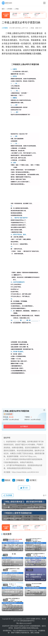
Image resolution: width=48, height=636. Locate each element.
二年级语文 (20, 480)
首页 (3, 9)
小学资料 (5, 28)
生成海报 (8, 495)
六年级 (28, 555)
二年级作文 (29, 570)
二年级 (31, 28)
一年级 (5, 585)
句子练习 (33, 480)
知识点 (7, 480)
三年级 (5, 600)
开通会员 (25, 426)
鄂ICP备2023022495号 (24, 623)
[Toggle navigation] (44, 3)
